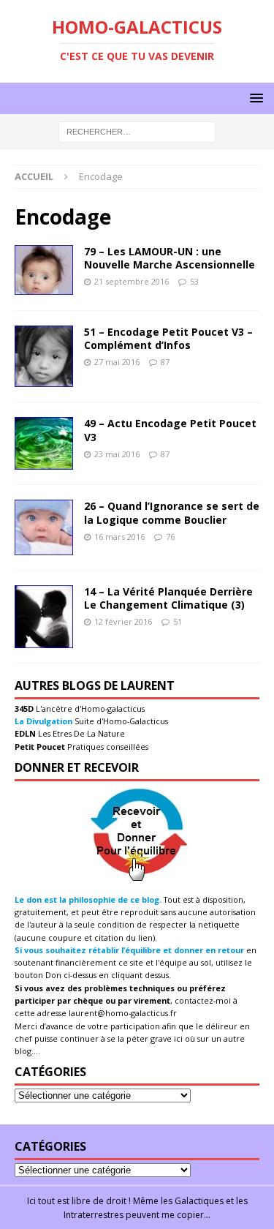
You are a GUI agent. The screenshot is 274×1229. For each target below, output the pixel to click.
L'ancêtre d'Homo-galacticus (89, 708)
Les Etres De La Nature (80, 733)
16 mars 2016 (119, 536)
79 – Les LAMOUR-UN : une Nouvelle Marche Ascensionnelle (169, 257)
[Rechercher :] (137, 131)
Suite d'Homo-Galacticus (120, 720)
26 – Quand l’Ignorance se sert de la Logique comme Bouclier (171, 512)
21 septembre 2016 (131, 281)
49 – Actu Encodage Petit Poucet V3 (170, 429)
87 (165, 361)
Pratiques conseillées (106, 746)
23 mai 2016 (117, 453)
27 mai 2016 (117, 361)
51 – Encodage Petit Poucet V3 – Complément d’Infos (168, 338)
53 (194, 281)
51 (177, 621)
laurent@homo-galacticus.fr (123, 1012)
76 (170, 536)
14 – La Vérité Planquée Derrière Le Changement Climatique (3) (168, 598)
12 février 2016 (123, 621)
